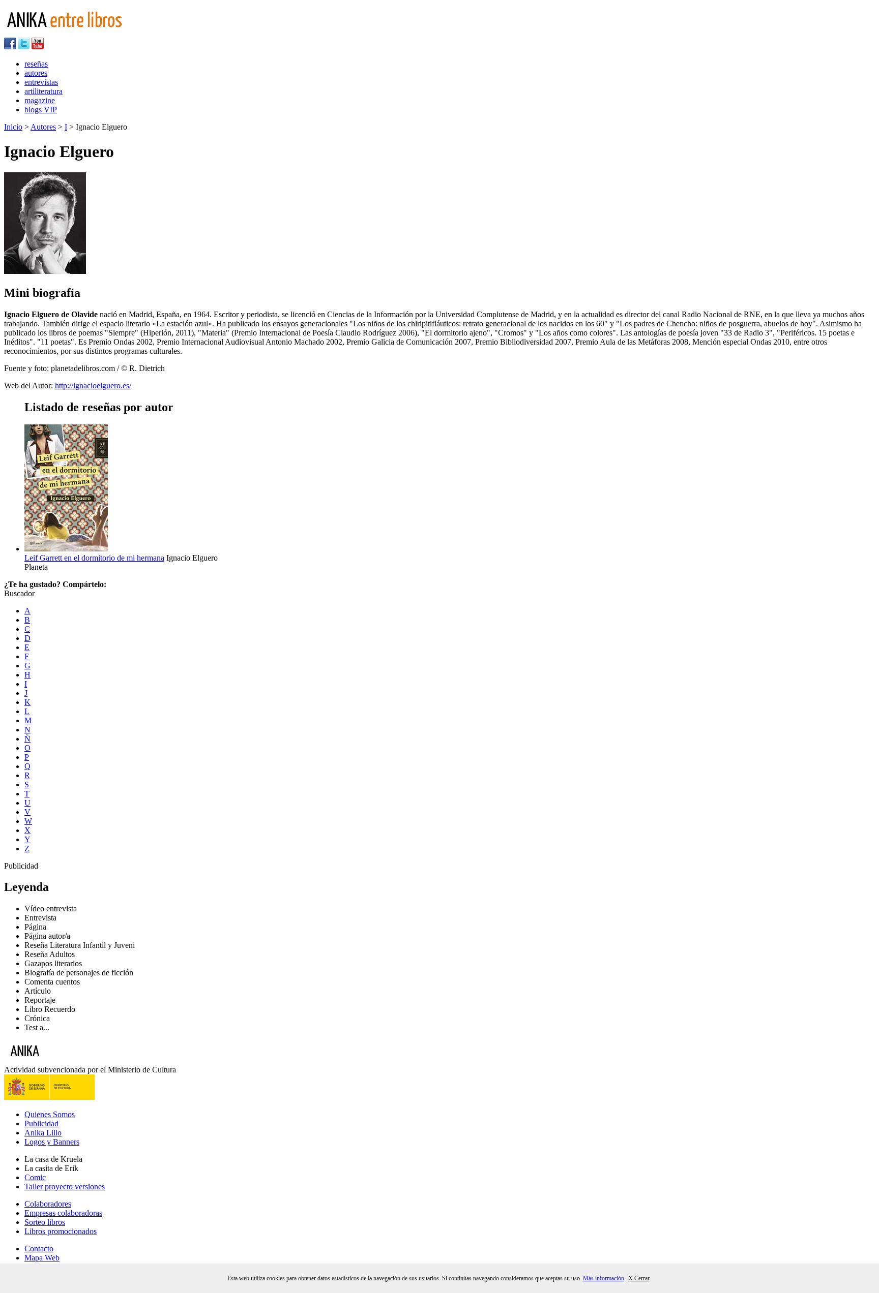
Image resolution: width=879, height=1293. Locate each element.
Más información (603, 1278)
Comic (35, 1177)
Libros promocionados (60, 1231)
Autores (43, 126)
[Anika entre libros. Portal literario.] (70, 32)
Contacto (38, 1248)
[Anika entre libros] (56, 1060)
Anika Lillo (43, 1132)
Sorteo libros (44, 1222)
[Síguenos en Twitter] (24, 46)
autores (35, 73)
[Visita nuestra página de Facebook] (10, 46)
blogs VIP (40, 109)
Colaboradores (47, 1203)
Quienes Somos (49, 1114)
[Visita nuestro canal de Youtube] (38, 46)
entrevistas (41, 82)
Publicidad (41, 1123)
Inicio (13, 126)
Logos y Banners (51, 1141)
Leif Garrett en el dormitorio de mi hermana (94, 557)
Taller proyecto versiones (64, 1186)
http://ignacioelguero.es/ (93, 385)
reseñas (36, 63)
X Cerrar (639, 1278)
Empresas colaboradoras (63, 1213)
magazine (39, 100)
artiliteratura (43, 91)
